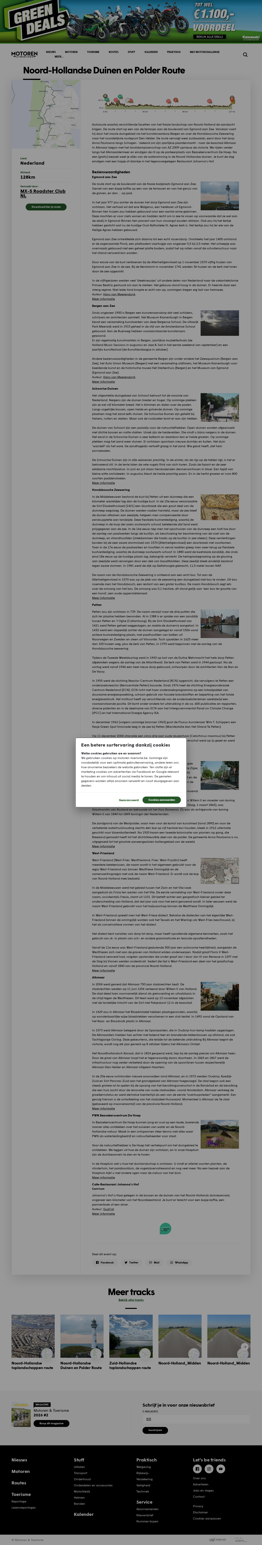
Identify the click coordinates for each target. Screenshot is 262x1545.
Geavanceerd (129, 800)
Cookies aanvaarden (161, 799)
